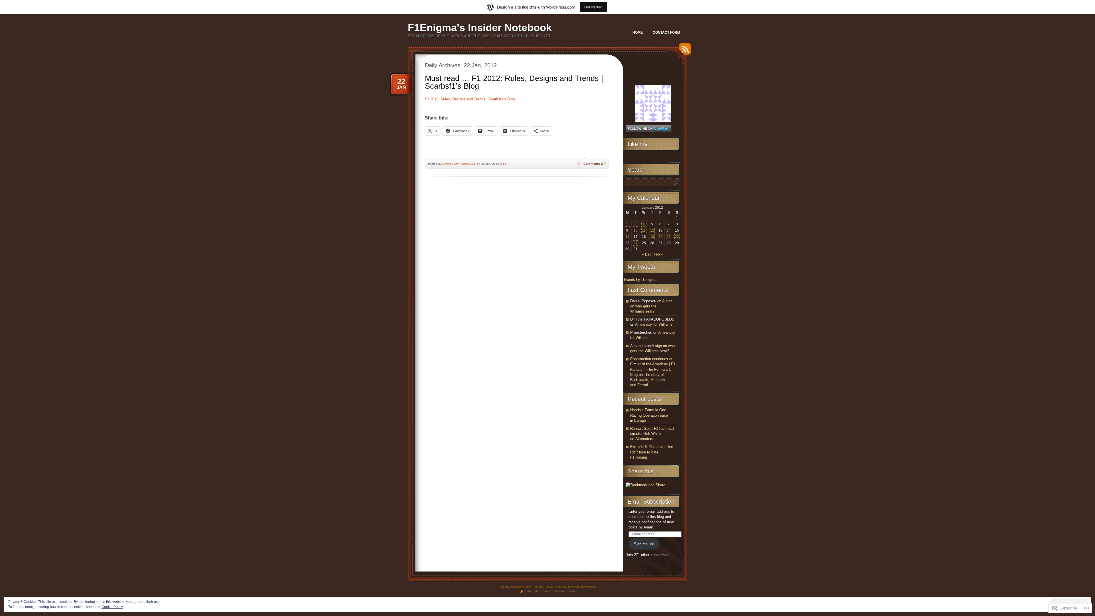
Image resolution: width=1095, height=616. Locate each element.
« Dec (646, 254)
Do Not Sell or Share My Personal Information (565, 587)
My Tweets (641, 267)
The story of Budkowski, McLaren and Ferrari (647, 379)
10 (636, 230)
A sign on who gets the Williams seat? (651, 306)
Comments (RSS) (562, 591)
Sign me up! (644, 544)
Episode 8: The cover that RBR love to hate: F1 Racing (651, 452)
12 (652, 230)
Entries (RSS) (534, 591)
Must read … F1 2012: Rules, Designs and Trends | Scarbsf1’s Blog (514, 82)
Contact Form (666, 33)
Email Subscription (651, 502)
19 (652, 237)
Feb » (658, 254)
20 (660, 237)
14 (669, 230)
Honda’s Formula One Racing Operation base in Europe (649, 415)
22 (677, 237)
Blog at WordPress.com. (515, 587)
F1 (504, 163)
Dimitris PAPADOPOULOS (459, 163)
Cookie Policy (112, 607)
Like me (638, 144)
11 (644, 230)
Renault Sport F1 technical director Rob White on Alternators (652, 433)
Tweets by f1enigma (639, 279)
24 (636, 243)
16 (627, 237)
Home (637, 33)
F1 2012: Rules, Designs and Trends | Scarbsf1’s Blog (470, 99)
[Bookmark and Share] (645, 485)
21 (669, 237)
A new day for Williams (654, 324)
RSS (683, 51)
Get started (593, 7)
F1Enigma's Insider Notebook (480, 27)
